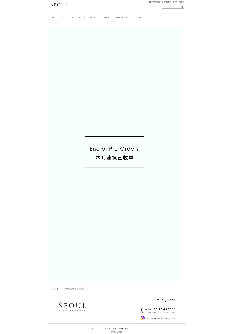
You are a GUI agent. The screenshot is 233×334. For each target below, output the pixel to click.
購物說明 (54, 289)
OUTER (105, 17)
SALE (139, 17)
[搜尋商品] (182, 7)
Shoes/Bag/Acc (123, 17)
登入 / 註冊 (179, 2)
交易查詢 (167, 2)
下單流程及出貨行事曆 (74, 289)
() (156, 2)
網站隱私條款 (116, 332)
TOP (63, 17)
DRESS (91, 17)
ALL (52, 17)
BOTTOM (76, 17)
